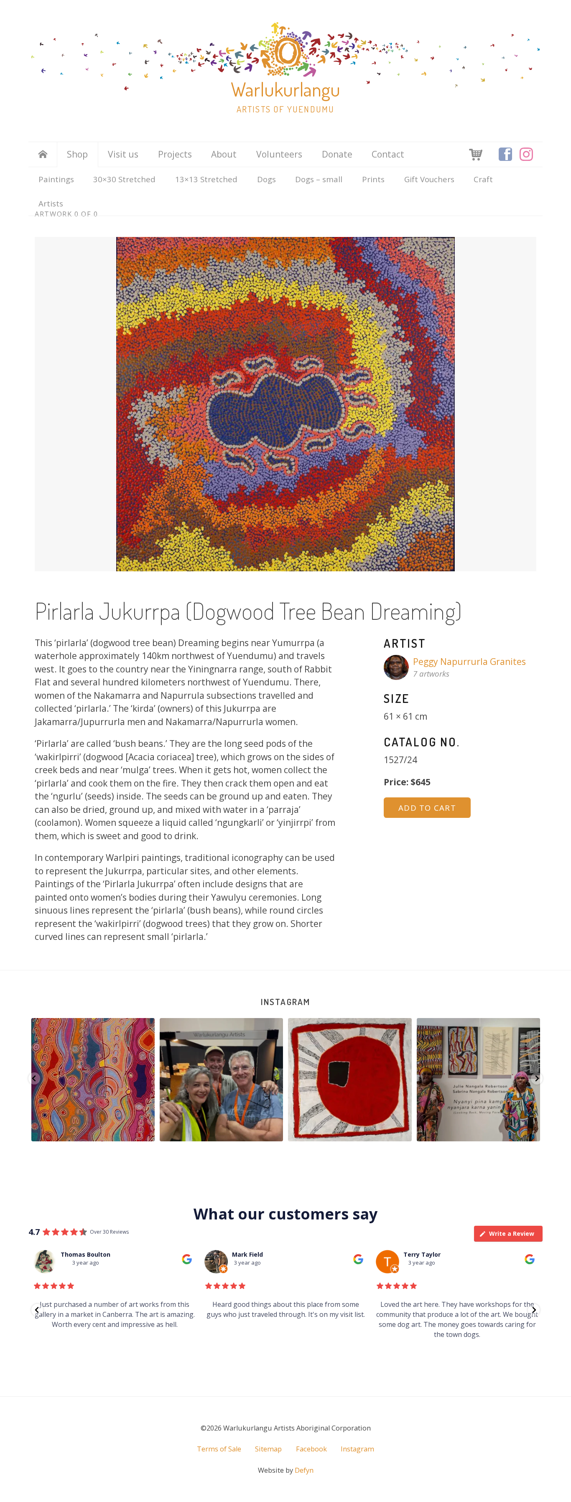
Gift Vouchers (429, 179)
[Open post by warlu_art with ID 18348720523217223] (350, 1079)
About (224, 154)
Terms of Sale (219, 1449)
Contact (388, 154)
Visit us (123, 154)
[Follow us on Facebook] (505, 154)
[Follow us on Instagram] (526, 154)
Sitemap (268, 1449)
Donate (337, 154)
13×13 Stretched (206, 179)
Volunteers (279, 154)
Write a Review (511, 1233)
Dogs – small (318, 179)
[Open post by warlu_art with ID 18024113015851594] (221, 1079)
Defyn (304, 1470)
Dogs (266, 179)
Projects (175, 154)
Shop (77, 154)
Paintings (56, 179)
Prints (373, 179)
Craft (483, 179)
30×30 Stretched (124, 179)
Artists (50, 203)
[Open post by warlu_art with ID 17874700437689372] (478, 1079)
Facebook (311, 1449)
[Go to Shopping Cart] (475, 154)
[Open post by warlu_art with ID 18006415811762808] (93, 1079)
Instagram (285, 1001)
